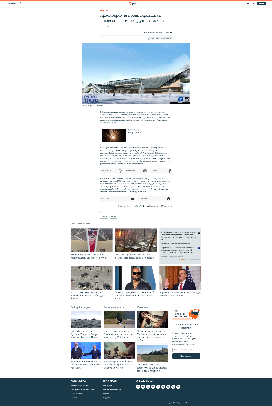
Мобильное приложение (80, 386)
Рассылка (106, 394)
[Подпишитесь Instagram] (163, 387)
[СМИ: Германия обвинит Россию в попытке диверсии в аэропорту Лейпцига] (119, 319)
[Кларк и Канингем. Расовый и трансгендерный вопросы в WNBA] (92, 240)
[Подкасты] (173, 387)
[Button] (149, 32)
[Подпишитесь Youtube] (153, 387)
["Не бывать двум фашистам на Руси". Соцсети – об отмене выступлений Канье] (136, 278)
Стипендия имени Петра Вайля (82, 390)
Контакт (74, 398)
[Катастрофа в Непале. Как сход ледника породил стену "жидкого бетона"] (92, 278)
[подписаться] (178, 387)
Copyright (106, 398)
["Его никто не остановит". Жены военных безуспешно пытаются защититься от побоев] (152, 319)
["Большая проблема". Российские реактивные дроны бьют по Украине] (136, 240)
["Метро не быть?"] (114, 135)
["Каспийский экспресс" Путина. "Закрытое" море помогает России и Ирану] (86, 319)
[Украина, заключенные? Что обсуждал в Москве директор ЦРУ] (180, 278)
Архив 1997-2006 (77, 394)
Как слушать (108, 386)
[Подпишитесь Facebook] (143, 387)
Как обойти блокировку (112, 390)
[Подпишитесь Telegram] (158, 387)
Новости (104, 11)
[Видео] (248, 3)
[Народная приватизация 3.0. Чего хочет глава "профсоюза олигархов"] (86, 350)
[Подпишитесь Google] (138, 387)
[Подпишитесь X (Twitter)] (148, 387)
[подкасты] (254, 3)
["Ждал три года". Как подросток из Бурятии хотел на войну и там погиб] (152, 353)
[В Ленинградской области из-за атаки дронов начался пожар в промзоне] (119, 350)
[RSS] (168, 387)
